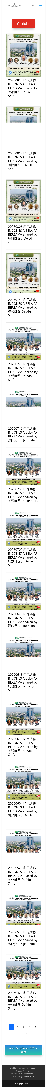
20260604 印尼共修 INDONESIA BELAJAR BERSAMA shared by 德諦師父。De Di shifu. (22, 811)
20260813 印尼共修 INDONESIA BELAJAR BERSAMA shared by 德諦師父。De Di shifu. (22, 161)
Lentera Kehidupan (27, 1068)
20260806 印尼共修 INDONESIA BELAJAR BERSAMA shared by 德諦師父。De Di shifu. (22, 234)
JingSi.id (12, 1068)
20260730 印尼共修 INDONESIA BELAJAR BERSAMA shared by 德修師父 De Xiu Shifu (22, 307)
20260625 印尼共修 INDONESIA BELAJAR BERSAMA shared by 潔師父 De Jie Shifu (22, 620)
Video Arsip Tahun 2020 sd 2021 (23, 1050)
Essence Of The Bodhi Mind (22, 1073)
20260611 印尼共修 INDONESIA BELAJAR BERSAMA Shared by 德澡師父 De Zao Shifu (23, 747)
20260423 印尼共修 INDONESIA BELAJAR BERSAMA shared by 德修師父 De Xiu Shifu (22, 1000)
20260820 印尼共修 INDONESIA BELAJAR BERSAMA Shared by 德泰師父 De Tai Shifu (23, 88)
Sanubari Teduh (22, 1071)
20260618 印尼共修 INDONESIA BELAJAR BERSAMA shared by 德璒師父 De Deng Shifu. (22, 682)
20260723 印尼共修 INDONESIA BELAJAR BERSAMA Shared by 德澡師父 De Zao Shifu (23, 372)
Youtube (23, 24)
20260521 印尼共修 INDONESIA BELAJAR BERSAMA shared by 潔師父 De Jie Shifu (22, 938)
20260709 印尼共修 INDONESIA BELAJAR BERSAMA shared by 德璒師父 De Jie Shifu (23, 495)
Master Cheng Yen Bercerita (22, 1076)
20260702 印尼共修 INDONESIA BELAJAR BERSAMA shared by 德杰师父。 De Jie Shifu (22, 557)
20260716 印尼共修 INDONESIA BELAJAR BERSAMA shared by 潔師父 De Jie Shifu (22, 434)
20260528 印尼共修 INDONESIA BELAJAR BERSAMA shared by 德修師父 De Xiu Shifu (22, 876)
